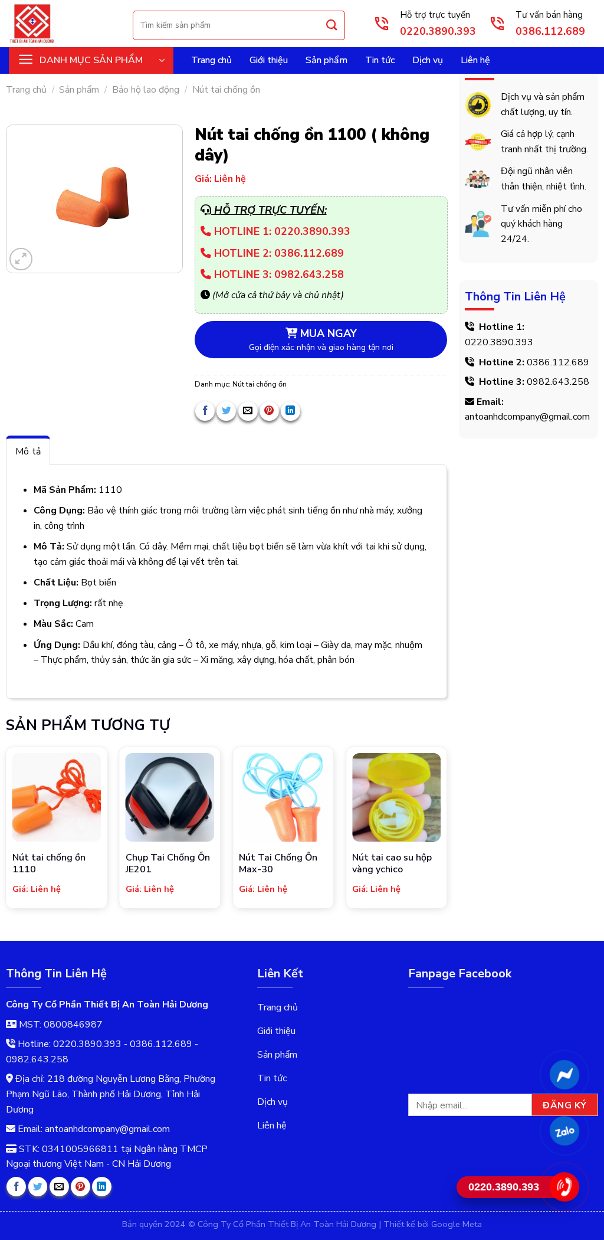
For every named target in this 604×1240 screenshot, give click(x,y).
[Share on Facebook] (205, 411)
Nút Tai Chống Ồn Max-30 (278, 864)
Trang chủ (211, 60)
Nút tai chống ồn (226, 89)
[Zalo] (564, 1130)
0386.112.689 (558, 362)
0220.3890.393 (499, 342)
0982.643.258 (558, 381)
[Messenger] (564, 1074)
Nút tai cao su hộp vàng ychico (392, 864)
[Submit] (332, 25)
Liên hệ (475, 60)
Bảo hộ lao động (145, 89)
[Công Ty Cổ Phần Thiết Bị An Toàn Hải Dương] (62, 23)
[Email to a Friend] (248, 411)
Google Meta (456, 1224)
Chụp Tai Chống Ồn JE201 (168, 864)
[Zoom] (20, 259)
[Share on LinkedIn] (290, 411)
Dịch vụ (427, 60)
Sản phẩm (326, 60)
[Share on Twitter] (226, 411)
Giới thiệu (269, 60)
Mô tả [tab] (28, 451)
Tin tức (380, 60)
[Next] (446, 828)
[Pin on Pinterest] (269, 411)
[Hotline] (564, 1186)
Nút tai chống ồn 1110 (49, 864)
